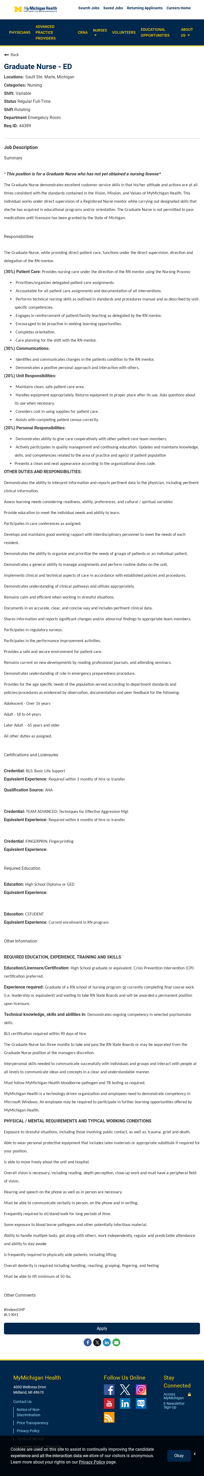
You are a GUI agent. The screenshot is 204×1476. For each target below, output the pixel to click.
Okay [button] (179, 1455)
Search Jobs (88, 8)
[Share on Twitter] (97, 1342)
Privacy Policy (28, 1431)
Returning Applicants (145, 8)
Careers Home (179, 8)
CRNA (83, 32)
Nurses (100, 30)
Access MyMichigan (174, 1396)
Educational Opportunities (155, 32)
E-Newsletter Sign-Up (174, 1405)
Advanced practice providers (46, 32)
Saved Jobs (113, 8)
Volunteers (123, 32)
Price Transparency (32, 1423)
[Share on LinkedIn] (107, 1342)
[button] (95, 35)
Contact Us (22, 1401)
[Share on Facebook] (87, 1342)
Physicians (19, 32)
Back (15, 55)
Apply (102, 1328)
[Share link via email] (116, 1342)
